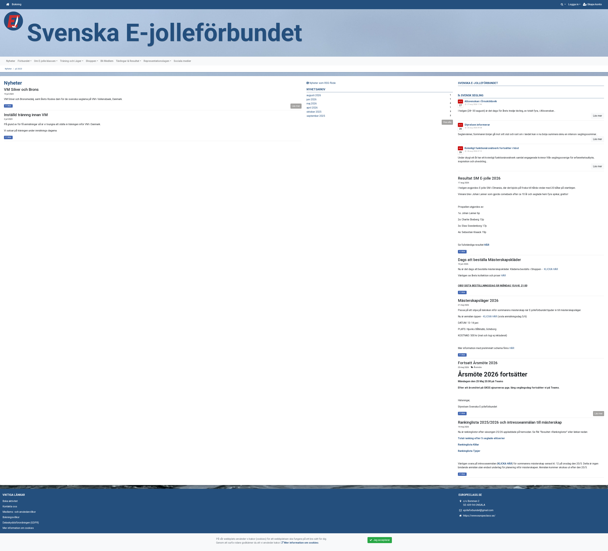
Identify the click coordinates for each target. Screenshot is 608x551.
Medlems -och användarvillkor (19, 511)
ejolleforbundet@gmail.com (478, 510)
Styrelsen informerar (477, 124)
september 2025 (316, 115)
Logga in (573, 4)
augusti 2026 (314, 95)
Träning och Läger (70, 60)
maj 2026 (312, 103)
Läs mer (296, 106)
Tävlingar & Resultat (127, 60)
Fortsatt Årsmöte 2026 (478, 363)
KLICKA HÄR (551, 269)
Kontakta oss (10, 506)
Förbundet (24, 60)
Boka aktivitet (10, 501)
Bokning (16, 4)
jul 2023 (18, 69)
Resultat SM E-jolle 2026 (479, 178)
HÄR (486, 244)
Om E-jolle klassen (45, 60)
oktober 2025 (314, 111)
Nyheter (10, 60)
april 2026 (312, 107)
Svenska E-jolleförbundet (164, 33)
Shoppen (91, 60)
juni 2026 (312, 99)
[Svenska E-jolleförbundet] (13, 20)
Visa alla (447, 122)
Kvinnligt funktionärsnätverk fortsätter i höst (492, 148)
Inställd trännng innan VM (26, 115)
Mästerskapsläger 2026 (478, 300)
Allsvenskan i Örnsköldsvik (481, 101)
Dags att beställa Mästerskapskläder (489, 260)
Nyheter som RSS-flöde (322, 82)
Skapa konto (594, 4)
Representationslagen (156, 60)
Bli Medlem (107, 60)
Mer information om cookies (18, 527)
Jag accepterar (381, 540)
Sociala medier (182, 60)
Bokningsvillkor (11, 517)
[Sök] (563, 4)
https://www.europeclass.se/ (479, 515)
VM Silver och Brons (21, 89)
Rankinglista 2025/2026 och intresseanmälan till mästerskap (510, 422)
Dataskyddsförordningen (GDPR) (21, 522)
